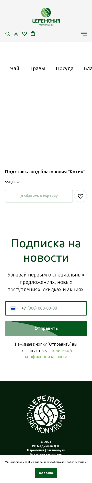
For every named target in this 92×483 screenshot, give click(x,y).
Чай (14, 68)
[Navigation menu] (84, 33)
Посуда (64, 68)
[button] (7, 33)
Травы (37, 68)
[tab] (15, 70)
